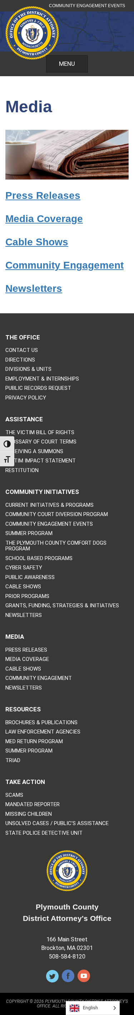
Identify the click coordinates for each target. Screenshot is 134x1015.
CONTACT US (21, 350)
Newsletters (33, 288)
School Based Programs (39, 558)
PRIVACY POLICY (25, 398)
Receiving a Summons (34, 451)
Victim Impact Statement (40, 461)
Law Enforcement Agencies (42, 732)
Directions (20, 360)
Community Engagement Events (87, 5)
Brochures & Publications (41, 723)
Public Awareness (30, 577)
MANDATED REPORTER (32, 804)
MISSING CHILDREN (28, 814)
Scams (14, 795)
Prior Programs (27, 596)
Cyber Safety (23, 568)
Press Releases (42, 195)
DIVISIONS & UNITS (28, 369)
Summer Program (29, 533)
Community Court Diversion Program (56, 514)
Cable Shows (36, 241)
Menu (67, 63)
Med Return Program (34, 742)
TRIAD (12, 760)
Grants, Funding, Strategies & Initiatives (62, 606)
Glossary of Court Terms (40, 442)
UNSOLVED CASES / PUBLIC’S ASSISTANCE (57, 823)
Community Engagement (64, 265)
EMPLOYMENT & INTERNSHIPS (42, 379)
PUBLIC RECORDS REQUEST (38, 388)
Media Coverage (44, 218)
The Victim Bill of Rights (39, 433)
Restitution (22, 470)
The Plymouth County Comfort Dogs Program (55, 546)
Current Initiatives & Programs (49, 505)
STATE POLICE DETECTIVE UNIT (44, 833)
